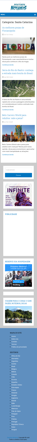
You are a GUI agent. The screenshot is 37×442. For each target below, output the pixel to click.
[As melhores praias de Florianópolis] (18, 45)
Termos (14, 344)
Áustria (13, 364)
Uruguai (14, 429)
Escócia (14, 379)
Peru (13, 416)
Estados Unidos (16, 385)
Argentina (14, 361)
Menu (3, 14)
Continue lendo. (8, 65)
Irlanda (13, 401)
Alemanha (14, 358)
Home (13, 336)
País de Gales (16, 411)
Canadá (14, 374)
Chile (13, 377)
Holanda (14, 393)
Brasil (13, 366)
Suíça (13, 427)
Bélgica (14, 369)
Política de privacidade (19, 347)
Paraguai (14, 414)
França (13, 390)
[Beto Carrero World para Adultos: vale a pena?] (18, 133)
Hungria (14, 395)
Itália (13, 403)
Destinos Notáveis (12, 437)
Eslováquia (15, 387)
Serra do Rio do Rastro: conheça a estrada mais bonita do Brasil (17, 72)
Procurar (18, 175)
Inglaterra (14, 398)
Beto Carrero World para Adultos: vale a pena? (14, 117)
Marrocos (14, 408)
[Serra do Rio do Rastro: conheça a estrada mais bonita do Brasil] (18, 88)
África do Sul (15, 356)
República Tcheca (17, 424)
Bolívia (13, 372)
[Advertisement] (18, 235)
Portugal (14, 422)
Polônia (14, 419)
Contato (14, 342)
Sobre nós (14, 339)
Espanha (14, 382)
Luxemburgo (15, 406)
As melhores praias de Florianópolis (13, 29)
